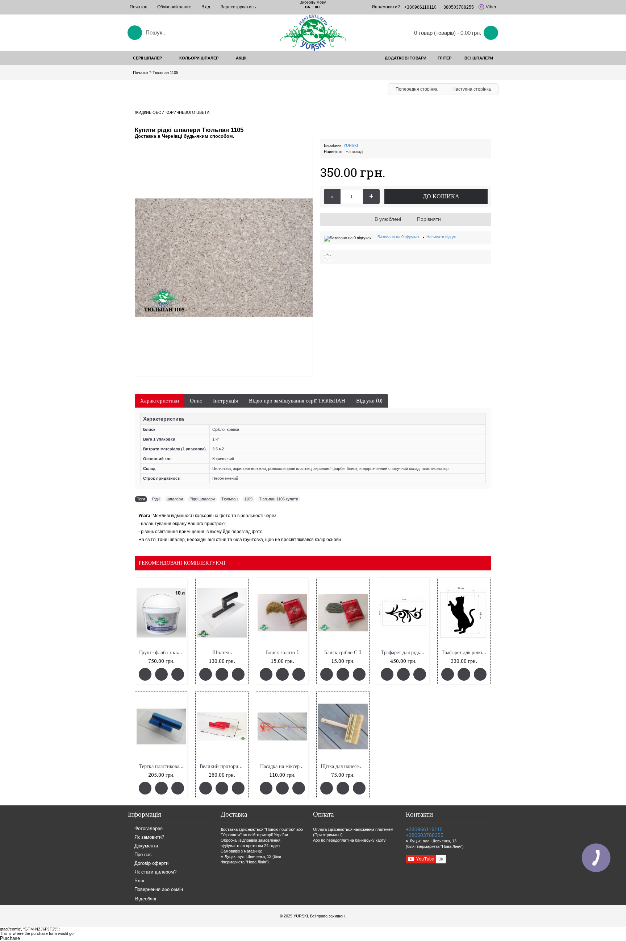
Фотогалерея (148, 828)
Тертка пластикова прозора (162, 766)
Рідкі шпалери (202, 499)
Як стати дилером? (155, 872)
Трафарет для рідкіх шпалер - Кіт (465, 652)
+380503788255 (424, 835)
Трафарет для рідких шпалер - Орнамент (404, 652)
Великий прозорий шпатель (223, 766)
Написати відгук (441, 237)
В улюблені (388, 219)
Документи (146, 846)
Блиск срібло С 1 (343, 652)
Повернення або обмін (158, 889)
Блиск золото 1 (282, 652)
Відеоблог (146, 898)
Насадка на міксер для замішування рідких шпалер (283, 766)
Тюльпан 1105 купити (278, 499)
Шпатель (221, 652)
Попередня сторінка (417, 89)
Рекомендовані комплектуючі (182, 563)
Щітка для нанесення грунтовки (344, 766)
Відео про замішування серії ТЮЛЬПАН (297, 400)
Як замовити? (149, 837)
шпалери (175, 499)
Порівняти (429, 219)
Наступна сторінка (471, 89)
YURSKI (350, 145)
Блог (139, 881)
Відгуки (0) (369, 400)
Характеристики (159, 400)
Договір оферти (151, 863)
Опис (196, 400)
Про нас (143, 855)
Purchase (10, 938)
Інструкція (225, 400)
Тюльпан (229, 499)
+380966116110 (424, 829)
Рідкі (156, 499)
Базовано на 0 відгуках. (399, 237)
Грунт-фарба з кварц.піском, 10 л (162, 652)
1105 (248, 499)
